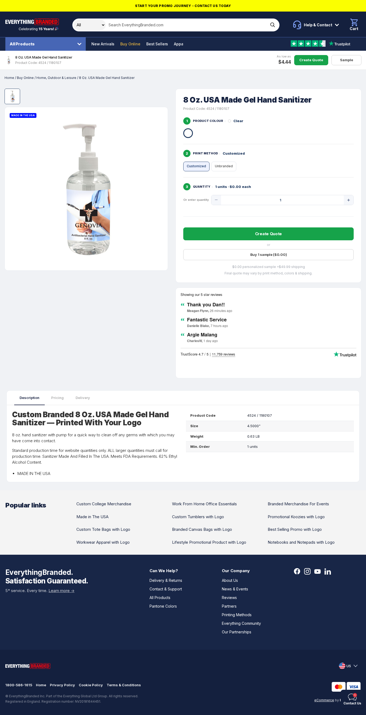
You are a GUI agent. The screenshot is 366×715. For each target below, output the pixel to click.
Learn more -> (61, 590)
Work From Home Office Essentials (204, 503)
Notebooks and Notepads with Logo (301, 542)
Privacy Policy (62, 685)
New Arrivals (102, 44)
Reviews (229, 597)
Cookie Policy (91, 685)
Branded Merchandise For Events (298, 503)
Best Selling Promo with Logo (295, 529)
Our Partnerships (236, 632)
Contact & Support (166, 589)
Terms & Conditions (124, 685)
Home (9, 78)
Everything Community (241, 623)
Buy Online (130, 44)
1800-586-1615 (18, 685)
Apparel (181, 44)
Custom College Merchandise (103, 503)
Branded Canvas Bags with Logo (202, 529)
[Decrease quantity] (216, 200)
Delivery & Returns (166, 580)
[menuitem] (46, 44)
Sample (346, 60)
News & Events (235, 589)
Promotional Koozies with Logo (296, 516)
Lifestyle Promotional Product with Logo (209, 542)
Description (29, 397)
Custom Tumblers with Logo (198, 516)
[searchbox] (186, 25)
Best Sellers (157, 44)
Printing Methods (237, 614)
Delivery (83, 397)
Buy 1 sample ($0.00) (268, 254)
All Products (22, 43)
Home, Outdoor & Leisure (56, 78)
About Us (230, 580)
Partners (229, 606)
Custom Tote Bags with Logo (103, 529)
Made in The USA (92, 516)
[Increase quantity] (348, 200)
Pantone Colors (163, 606)
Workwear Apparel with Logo (103, 542)
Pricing (57, 397)
